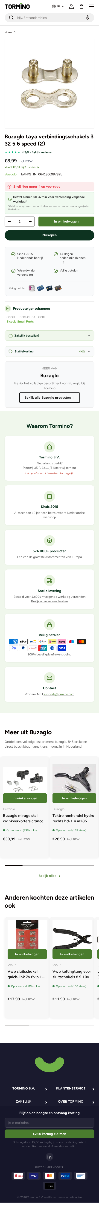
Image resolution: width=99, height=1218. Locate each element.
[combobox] (49, 18)
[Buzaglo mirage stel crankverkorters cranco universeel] (25, 781)
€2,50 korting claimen (49, 1134)
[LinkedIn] (49, 1157)
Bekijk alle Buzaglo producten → (49, 397)
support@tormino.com (59, 694)
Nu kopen (49, 235)
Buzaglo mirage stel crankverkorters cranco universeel (23, 821)
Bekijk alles (47, 876)
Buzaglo (11, 174)
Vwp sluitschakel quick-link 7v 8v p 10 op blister (26, 977)
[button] (81, 6)
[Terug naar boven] (49, 1064)
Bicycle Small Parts (20, 321)
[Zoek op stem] (87, 18)
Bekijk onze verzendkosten (49, 601)
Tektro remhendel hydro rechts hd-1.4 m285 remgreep (73, 821)
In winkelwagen (66, 221)
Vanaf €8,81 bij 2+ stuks (20, 167)
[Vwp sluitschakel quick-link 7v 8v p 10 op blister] (27, 939)
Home (8, 32)
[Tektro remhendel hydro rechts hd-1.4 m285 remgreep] (74, 781)
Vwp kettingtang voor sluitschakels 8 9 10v (71, 974)
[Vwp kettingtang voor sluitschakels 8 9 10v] (72, 939)
